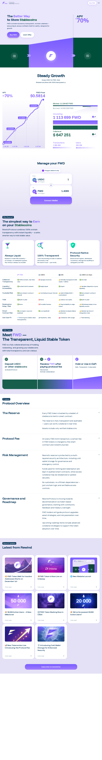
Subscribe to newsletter (51, 667)
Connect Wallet (51, 200)
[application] (23, 123)
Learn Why (27, 35)
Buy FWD (13, 35)
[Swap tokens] (51, 185)
